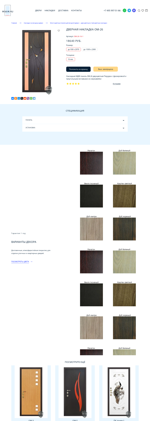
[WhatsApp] (31, 98)
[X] (22, 98)
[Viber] (28, 98)
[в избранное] (59, 31)
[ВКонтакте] (12, 98)
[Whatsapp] (124, 10)
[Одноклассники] (15, 98)
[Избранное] (142, 10)
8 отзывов (116, 84)
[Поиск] (139, 10)
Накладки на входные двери (33, 23)
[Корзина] (146, 10)
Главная (14, 23)
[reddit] (25, 98)
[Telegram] (129, 10)
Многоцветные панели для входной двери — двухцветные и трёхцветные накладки (78, 23)
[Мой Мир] (18, 98)
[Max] (134, 10)
